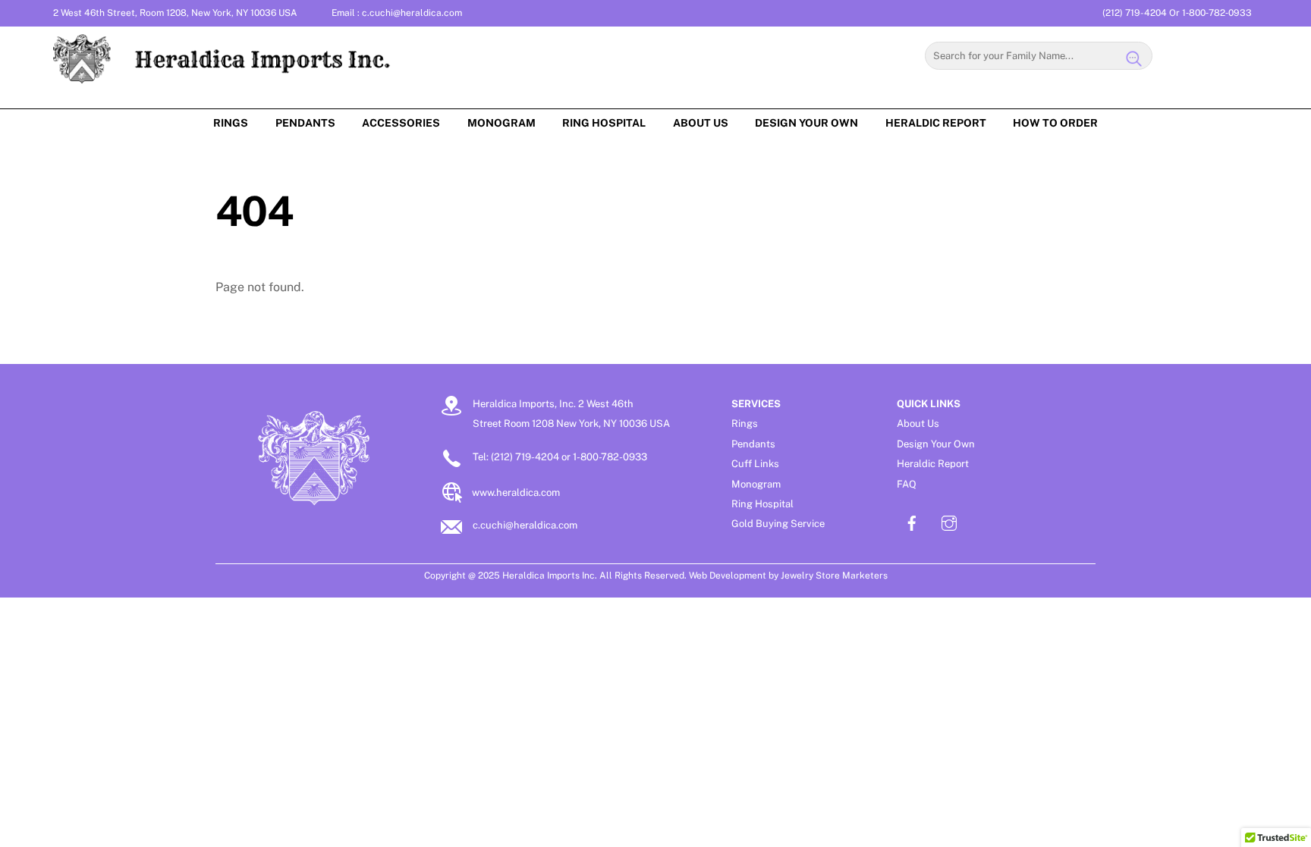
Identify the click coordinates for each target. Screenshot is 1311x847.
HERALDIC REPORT (935, 123)
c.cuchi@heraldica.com (412, 13)
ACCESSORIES (401, 123)
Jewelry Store (810, 575)
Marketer (861, 575)
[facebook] (912, 521)
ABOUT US (700, 123)
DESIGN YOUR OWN (806, 123)
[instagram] (949, 521)
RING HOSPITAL (604, 123)
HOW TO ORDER (1055, 123)
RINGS (230, 123)
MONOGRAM (501, 123)
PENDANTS (305, 123)
